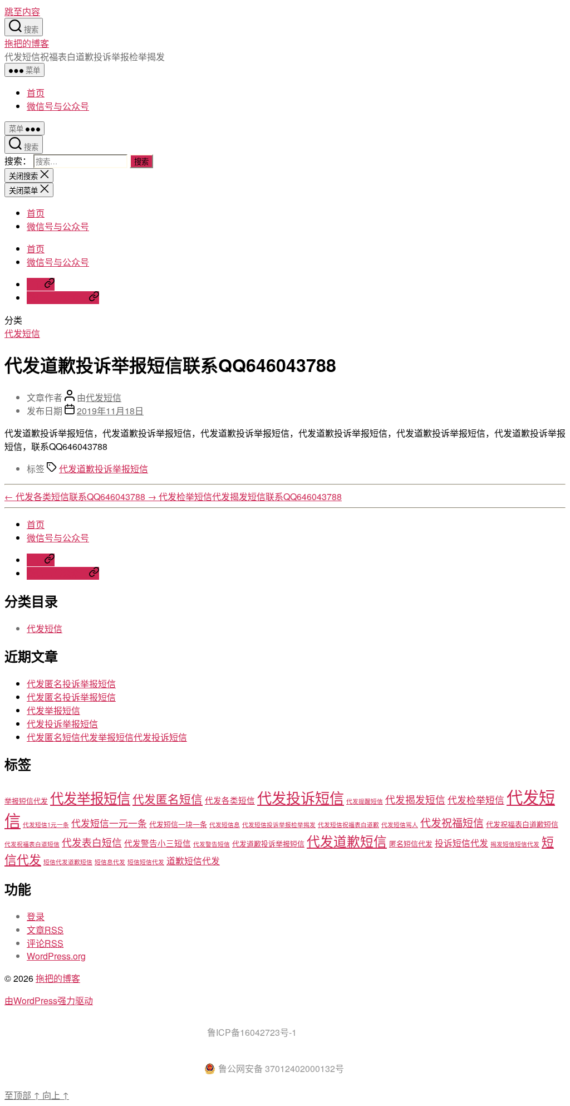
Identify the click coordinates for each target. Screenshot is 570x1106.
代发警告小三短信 (157, 843)
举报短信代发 (26, 800)
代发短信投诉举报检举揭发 (279, 824)
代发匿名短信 (167, 798)
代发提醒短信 (364, 801)
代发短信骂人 (399, 824)
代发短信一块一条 (178, 824)
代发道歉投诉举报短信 (103, 468)
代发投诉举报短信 (62, 723)
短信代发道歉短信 (67, 862)
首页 (36, 92)
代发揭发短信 (415, 799)
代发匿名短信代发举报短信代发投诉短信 (107, 737)
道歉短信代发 (193, 860)
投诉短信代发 (461, 842)
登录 (36, 916)
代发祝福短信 (452, 822)
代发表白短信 (92, 842)
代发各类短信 (230, 800)
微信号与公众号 (58, 106)
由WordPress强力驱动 (48, 1000)
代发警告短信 (211, 844)
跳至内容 (22, 11)
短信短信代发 (145, 862)
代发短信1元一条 (46, 824)
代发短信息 (224, 824)
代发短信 (22, 333)
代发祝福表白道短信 (32, 844)
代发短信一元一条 (109, 823)
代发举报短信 (53, 710)
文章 (45, 929)
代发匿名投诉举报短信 (71, 683)
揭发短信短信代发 (514, 844)
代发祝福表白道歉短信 (522, 824)
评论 (45, 943)
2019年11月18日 (110, 410)
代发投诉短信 (300, 797)
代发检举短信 (476, 799)
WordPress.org (56, 956)
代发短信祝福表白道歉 (348, 824)
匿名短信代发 (411, 843)
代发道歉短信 (347, 840)
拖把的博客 (26, 43)
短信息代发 (110, 862)
